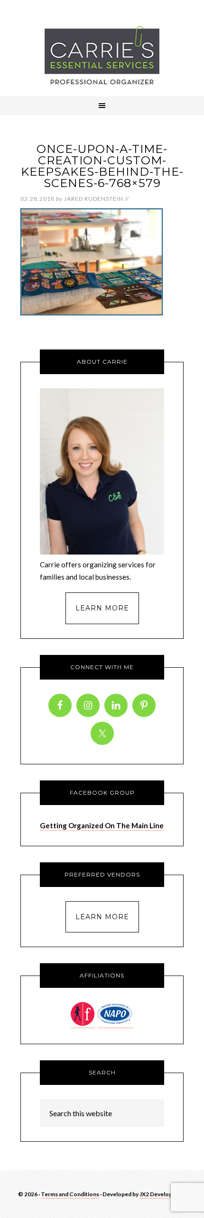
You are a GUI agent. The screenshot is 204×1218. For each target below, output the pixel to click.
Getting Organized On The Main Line (102, 825)
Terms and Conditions (70, 1194)
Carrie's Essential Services (102, 55)
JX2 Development (162, 1194)
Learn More (102, 608)
